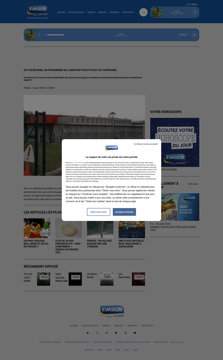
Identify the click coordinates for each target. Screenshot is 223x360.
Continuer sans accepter (146, 143)
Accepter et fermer (124, 211)
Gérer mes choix (99, 211)
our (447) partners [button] (77, 162)
